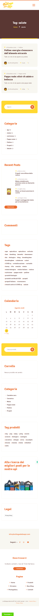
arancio (7, 437)
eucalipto (29, 440)
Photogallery (13, 589)
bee (6, 254)
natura (31, 269)
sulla (7, 446)
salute (26, 284)
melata (18, 266)
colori (27, 260)
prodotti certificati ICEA (13, 278)
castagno (23, 437)
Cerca (32, 349)
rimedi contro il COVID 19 (13, 284)
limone (7, 443)
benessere (28, 254)
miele (9, 133)
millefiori (28, 443)
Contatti (30, 589)
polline (26, 272)
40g (11, 434)
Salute (9, 148)
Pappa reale (22, 73)
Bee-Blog (30, 586)
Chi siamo (13, 586)
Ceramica (10, 398)
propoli (25, 278)
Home (13, 582)
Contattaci (19, 568)
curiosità (29, 263)
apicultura (22, 251)
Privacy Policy (8, 515)
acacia (27, 434)
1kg (6, 434)
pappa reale (18, 272)
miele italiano (22, 269)
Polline (21, 47)
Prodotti (30, 582)
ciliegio (16, 440)
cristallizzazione (18, 263)
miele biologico (10, 269)
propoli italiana (10, 281)
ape (6, 251)
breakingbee (9, 260)
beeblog (13, 254)
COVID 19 (8, 263)
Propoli (9, 145)
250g (15, 434)
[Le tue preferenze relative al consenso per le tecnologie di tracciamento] (37, 462)
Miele (9, 401)
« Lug (6, 333)
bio (6, 257)
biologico (12, 257)
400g (21, 434)
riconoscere (21, 281)
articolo (30, 251)
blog (19, 257)
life (12, 266)
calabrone (19, 260)
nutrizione (10, 136)
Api (8, 130)
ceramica (8, 440)
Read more (10, 207)
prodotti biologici (11, 275)
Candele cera (11, 395)
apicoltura (13, 251)
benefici (20, 254)
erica (22, 440)
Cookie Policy (32, 601)
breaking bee (27, 257)
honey (7, 266)
